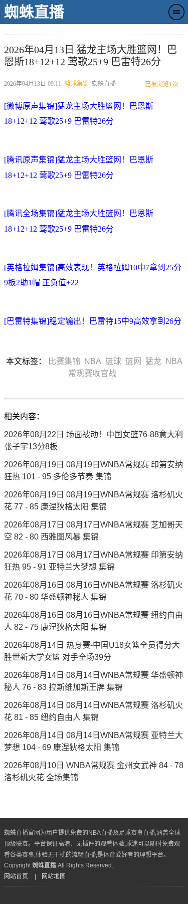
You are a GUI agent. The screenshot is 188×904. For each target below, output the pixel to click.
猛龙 (155, 361)
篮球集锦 (77, 83)
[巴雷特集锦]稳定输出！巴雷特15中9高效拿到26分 (92, 321)
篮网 (135, 361)
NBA (94, 361)
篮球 (115, 361)
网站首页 (16, 876)
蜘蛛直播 (34, 12)
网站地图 (54, 876)
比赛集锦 (66, 361)
